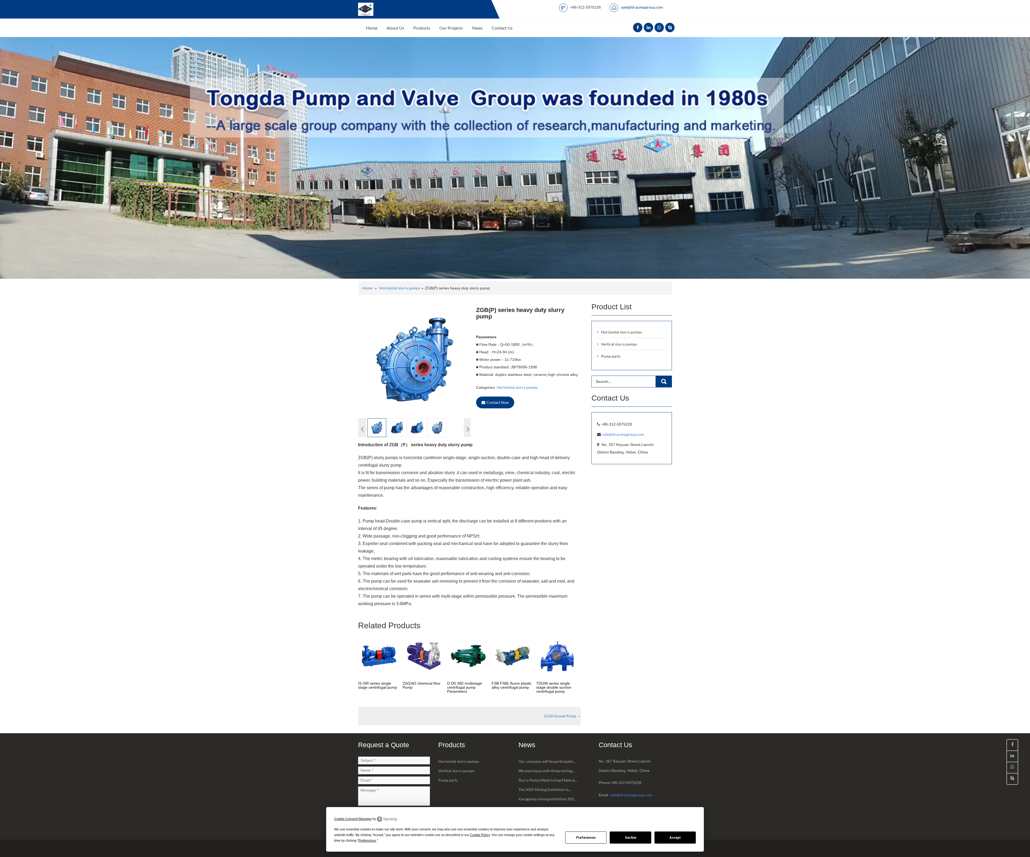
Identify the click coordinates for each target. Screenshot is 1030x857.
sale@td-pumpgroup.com (642, 7)
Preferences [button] (367, 841)
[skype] (670, 27)
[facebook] (637, 27)
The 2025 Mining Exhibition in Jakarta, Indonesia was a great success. (543, 790)
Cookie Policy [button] (480, 835)
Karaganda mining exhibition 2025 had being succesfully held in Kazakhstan (547, 800)
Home (371, 27)
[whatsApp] (659, 27)
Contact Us (502, 27)
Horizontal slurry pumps (399, 288)
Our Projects (451, 27)
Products (421, 27)
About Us (395, 27)
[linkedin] (648, 27)
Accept (675, 838)
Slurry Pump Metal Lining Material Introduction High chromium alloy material (547, 781)
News (477, 27)
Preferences (586, 838)
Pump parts (610, 356)
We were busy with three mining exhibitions (545, 771)
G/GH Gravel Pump (562, 716)
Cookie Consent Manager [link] (353, 819)
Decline (630, 838)
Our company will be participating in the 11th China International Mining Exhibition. (546, 762)
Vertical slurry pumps (619, 344)
